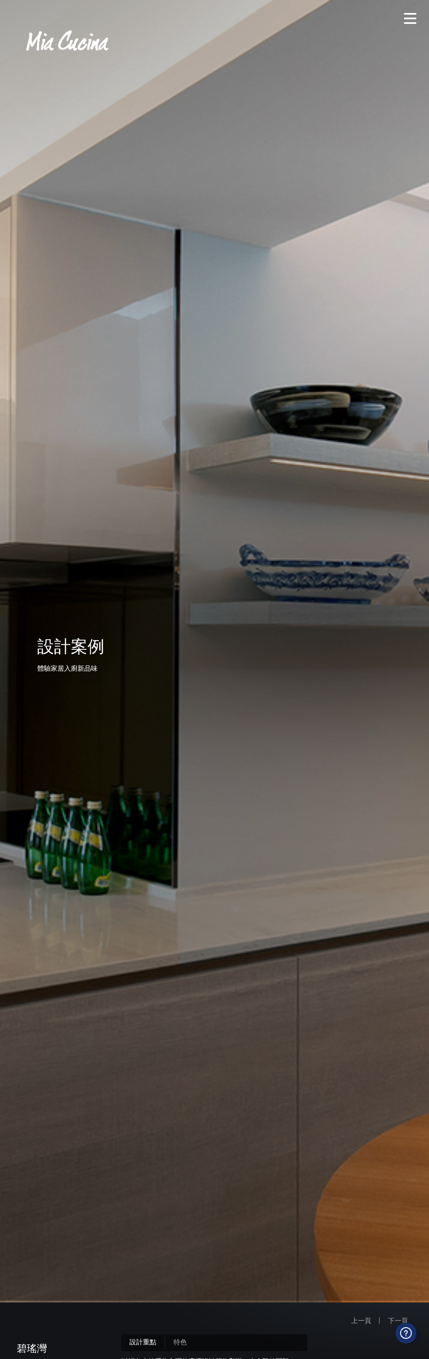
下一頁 (398, 1320)
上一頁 (361, 1320)
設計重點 (142, 1342)
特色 (180, 1342)
